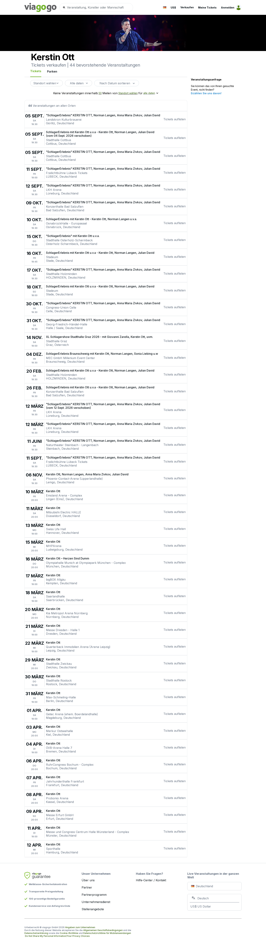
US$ (173, 7)
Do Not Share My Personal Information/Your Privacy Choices (57, 936)
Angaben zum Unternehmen (80, 927)
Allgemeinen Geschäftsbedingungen (103, 930)
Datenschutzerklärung (36, 933)
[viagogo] (40, 7)
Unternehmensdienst (96, 902)
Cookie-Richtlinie (69, 933)
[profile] (238, 7)
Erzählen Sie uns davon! (206, 93)
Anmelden (227, 7)
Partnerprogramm (94, 894)
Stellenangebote (93, 909)
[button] (164, 7)
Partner (87, 887)
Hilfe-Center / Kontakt (151, 880)
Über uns (88, 880)
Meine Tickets (207, 7)
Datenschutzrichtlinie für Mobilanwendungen (107, 933)
